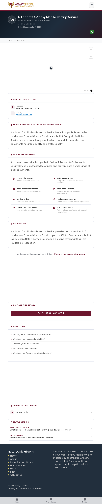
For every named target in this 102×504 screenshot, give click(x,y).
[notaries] (21, 5)
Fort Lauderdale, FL (17, 40)
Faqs (12, 471)
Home (13, 455)
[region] (51, 70)
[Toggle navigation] (91, 5)
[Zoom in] (91, 49)
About (13, 459)
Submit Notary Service (22, 462)
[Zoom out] (91, 53)
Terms (24, 485)
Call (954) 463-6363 (52, 313)
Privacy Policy (14, 485)
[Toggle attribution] (91, 90)
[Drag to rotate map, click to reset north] (91, 56)
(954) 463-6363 (24, 114)
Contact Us (16, 474)
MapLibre (86, 91)
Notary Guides (18, 465)
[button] (51, 68)
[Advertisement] (51, 280)
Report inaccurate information (70, 254)
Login (13, 468)
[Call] (92, 32)
